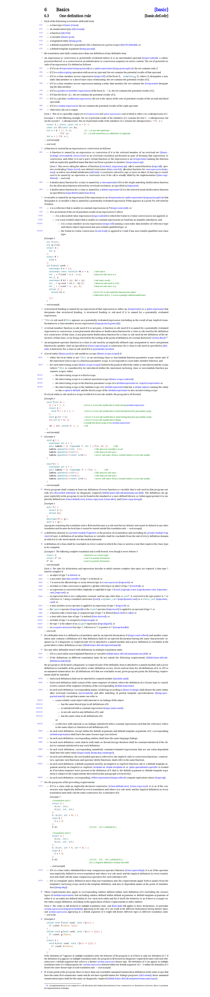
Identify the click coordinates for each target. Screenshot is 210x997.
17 (41, 782)
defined (73, 575)
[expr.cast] (60, 592)
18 (41, 892)
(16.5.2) (39, 723)
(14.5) (40, 590)
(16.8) (40, 742)
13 (41, 533)
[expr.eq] (160, 777)
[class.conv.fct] (114, 169)
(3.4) (40, 83)
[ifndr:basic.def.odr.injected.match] (102, 645)
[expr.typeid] (77, 609)
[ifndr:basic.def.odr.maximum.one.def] (127, 653)
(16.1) (40, 653)
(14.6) (40, 596)
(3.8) (40, 105)
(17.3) (40, 880)
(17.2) (40, 870)
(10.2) (40, 365)
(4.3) (40, 189)
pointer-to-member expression (74, 90)
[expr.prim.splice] (123, 68)
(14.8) (40, 609)
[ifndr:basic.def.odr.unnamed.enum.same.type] (132, 978)
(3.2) (40, 72)
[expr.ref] (100, 76)
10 (41, 353)
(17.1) (40, 786)
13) (47, 985)
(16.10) (40, 756)
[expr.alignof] (104, 623)
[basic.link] (117, 906)
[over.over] (79, 155)
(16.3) (40, 678)
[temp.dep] (60, 887)
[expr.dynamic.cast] (146, 589)
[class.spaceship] (135, 870)
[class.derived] (99, 616)
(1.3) (40, 33)
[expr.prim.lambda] (73, 908)
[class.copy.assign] (97, 345)
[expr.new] (132, 185)
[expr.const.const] (113, 708)
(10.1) (40, 357)
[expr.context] (150, 57)
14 (41, 544)
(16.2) (40, 657)
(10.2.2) (39, 379)
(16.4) (40, 682)
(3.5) (40, 90)
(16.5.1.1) (39, 704)
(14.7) (40, 606)
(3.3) (40, 76)
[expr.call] (156, 166)
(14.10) (40, 616)
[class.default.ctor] (75, 499)
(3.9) (40, 109)
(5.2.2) (40, 219)
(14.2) (40, 579)
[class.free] (89, 192)
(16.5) (40, 690)
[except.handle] (121, 627)
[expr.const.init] (119, 207)
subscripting (65, 72)
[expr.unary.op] (134, 162)
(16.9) (40, 749)
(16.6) (40, 731)
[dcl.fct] (65, 32)
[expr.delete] (71, 192)
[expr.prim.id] (81, 68)
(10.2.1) (39, 375)
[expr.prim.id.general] (107, 323)
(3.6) (40, 94)
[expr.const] (84, 752)
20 (41, 972)
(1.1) (40, 25)
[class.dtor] (159, 337)
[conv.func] (105, 166)
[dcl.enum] (78, 29)
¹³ (167, 337)
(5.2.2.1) (39, 223)
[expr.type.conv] (128, 589)
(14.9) (40, 613)
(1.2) (40, 29)
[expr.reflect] (118, 777)
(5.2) (40, 212)
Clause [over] (73, 169)
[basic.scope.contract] (121, 379)
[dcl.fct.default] (129, 44)
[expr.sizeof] (113, 609)
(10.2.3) (39, 383)
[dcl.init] (95, 172)
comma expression (68, 105)
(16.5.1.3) (39, 712)
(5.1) (40, 208)
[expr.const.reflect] (138, 635)
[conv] (117, 589)
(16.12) (40, 777)
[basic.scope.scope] (108, 353)
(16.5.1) (39, 700)
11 (41, 436)
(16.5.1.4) (39, 716)
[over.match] (65, 155)
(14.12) (40, 624)
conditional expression (79, 98)
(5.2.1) (40, 215)
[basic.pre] (67, 36)
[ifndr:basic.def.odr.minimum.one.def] (123, 492)
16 (41, 650)
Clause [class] (70, 25)
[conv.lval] (101, 230)
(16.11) (40, 764)
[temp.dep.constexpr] (102, 752)
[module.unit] (121, 678)
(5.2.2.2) (39, 231)
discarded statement (64, 492)
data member (73, 578)
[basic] (161, 9)
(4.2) (40, 182)
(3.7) (40, 98)
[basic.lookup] (130, 689)
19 (41, 919)
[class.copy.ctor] (94, 499)
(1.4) (40, 37)
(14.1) (40, 575)
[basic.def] (119, 612)
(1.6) (40, 44)
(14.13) (40, 627)
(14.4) (40, 586)
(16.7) (40, 738)
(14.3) (40, 582)
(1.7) (40, 48)
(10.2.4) (39, 387)
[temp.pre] (75, 40)
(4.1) (40, 152)
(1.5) (40, 41)
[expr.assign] (88, 620)
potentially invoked (103, 348)
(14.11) (40, 620)
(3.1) (40, 68)
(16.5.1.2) (39, 708)
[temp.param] (87, 48)
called (130, 612)
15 (41, 635)
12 (41, 489)
